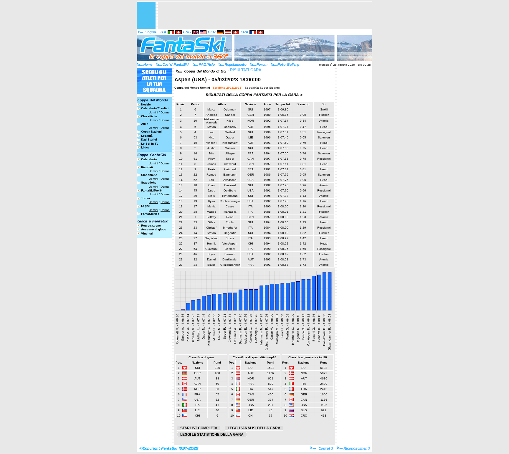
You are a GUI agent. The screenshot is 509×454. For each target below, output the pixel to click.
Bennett (229, 254)
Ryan (211, 201)
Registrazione (151, 225)
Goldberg (230, 190)
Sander (230, 114)
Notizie (146, 104)
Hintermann (230, 195)
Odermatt (230, 109)
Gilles (211, 222)
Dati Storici (149, 139)
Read (230, 217)
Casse (230, 206)
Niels (211, 195)
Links (145, 147)
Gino (211, 185)
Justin (211, 148)
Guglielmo (211, 238)
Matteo (211, 211)
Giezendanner (230, 264)
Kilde (230, 120)
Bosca (230, 238)
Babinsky (230, 126)
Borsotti (230, 248)
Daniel (211, 259)
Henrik (211, 243)
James (211, 164)
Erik (211, 179)
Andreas (211, 114)
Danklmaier (229, 259)
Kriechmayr (229, 142)
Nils (211, 153)
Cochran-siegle (230, 201)
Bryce (211, 254)
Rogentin (230, 233)
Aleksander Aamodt (211, 121)
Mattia (211, 206)
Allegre (230, 153)
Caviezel (230, 185)
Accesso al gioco (153, 229)
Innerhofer (230, 227)
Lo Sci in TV (149, 143)
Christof (211, 227)
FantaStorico (150, 213)
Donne (165, 112)
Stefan (211, 126)
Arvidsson (230, 179)
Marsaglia (230, 211)
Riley (211, 158)
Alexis (211, 169)
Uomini (153, 112)
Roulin (230, 222)
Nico (211, 137)
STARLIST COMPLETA (198, 428)
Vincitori (147, 233)
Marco (211, 109)
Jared (211, 190)
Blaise (211, 264)
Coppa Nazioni (151, 131)
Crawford (230, 164)
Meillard (230, 132)
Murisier (230, 148)
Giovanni (211, 248)
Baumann (230, 174)
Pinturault (230, 169)
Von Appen (229, 243)
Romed (211, 174)
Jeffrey (211, 217)
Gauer (230, 137)
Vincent (211, 142)
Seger (230, 158)
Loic (211, 132)
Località (147, 135)
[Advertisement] (265, 15)
